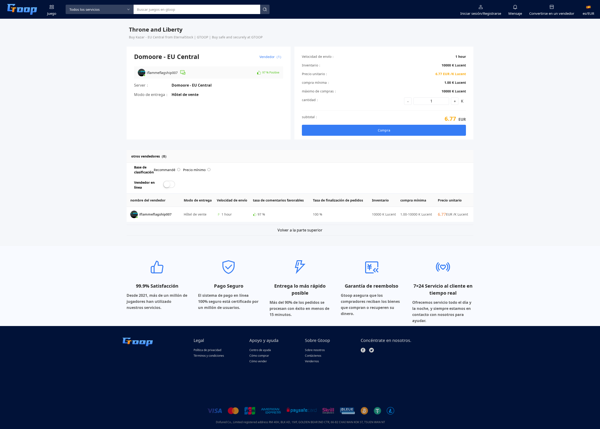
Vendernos (312, 361)
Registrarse (492, 13)
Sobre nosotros (315, 350)
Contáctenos (313, 356)
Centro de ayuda (260, 350)
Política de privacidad (207, 350)
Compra (384, 130)
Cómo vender (258, 361)
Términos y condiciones (209, 356)
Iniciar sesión (471, 13)
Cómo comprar (259, 356)
